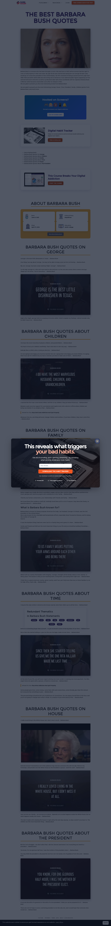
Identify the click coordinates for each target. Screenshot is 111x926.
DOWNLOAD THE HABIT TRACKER (55, 471)
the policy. (69, 476)
